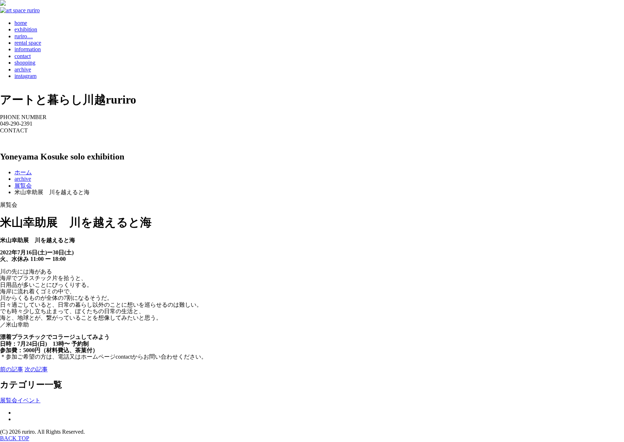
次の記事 (36, 369)
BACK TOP (14, 438)
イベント (28, 400)
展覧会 (8, 400)
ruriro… (23, 36)
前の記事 (11, 369)
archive (22, 69)
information (27, 49)
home (20, 23)
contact (22, 56)
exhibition (25, 29)
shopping (24, 63)
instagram (25, 76)
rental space (27, 43)
